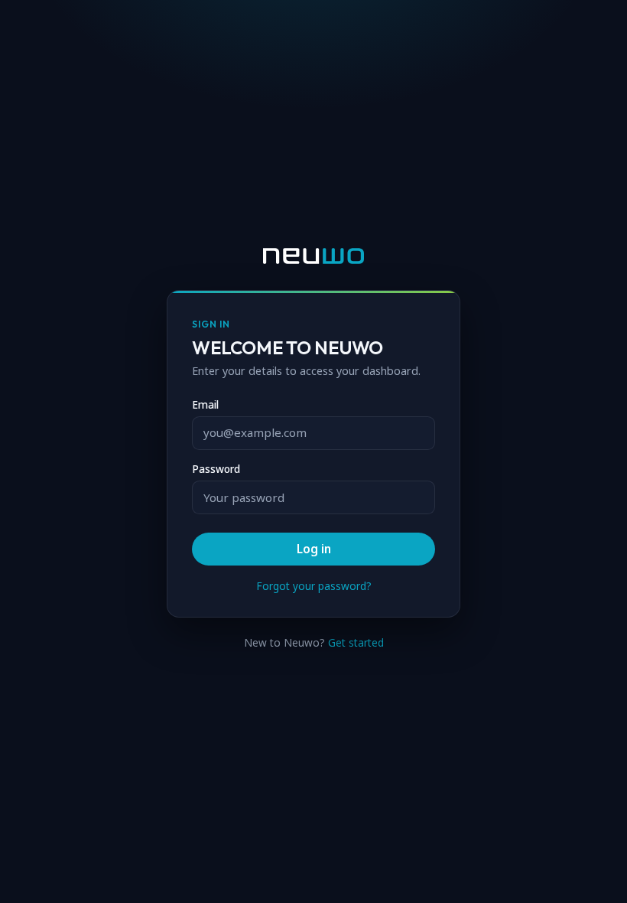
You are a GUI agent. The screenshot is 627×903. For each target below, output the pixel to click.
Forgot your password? (314, 586)
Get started (356, 642)
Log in (314, 548)
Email (205, 405)
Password (216, 469)
